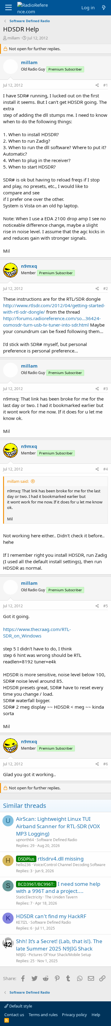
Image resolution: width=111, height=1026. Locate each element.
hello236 (23, 864)
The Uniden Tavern (61, 897)
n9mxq (29, 266)
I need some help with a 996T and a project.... (58, 887)
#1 (105, 85)
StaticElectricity (29, 897)
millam (13, 38)
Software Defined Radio (57, 839)
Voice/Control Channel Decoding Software (69, 864)
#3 (105, 388)
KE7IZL (22, 922)
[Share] (97, 85)
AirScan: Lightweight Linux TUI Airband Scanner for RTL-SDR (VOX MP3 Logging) (58, 826)
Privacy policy (74, 1014)
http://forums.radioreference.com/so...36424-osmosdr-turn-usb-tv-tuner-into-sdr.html (52, 321)
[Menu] (8, 7)
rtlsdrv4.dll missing (61, 858)
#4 (105, 469)
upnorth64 (25, 839)
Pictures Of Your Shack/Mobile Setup (60, 954)
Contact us (14, 1014)
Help (96, 1014)
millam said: (18, 481)
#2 (105, 288)
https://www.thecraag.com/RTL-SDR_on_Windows (37, 632)
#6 (105, 764)
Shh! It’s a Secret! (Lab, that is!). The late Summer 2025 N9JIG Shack (59, 945)
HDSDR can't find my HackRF (51, 916)
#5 (105, 606)
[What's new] (104, 7)
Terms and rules (43, 1014)
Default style (20, 1006)
